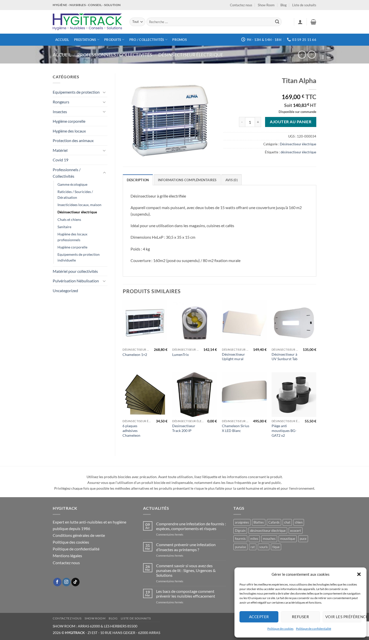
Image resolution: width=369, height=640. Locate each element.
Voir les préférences (343, 616)
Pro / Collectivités (146, 40)
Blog (283, 5)
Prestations (85, 40)
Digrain (240, 531)
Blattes (259, 522)
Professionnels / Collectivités (114, 54)
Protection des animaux (73, 140)
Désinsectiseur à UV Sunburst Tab (284, 356)
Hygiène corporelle (69, 121)
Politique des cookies (71, 542)
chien (298, 522)
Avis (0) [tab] (231, 180)
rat (253, 547)
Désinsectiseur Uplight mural (233, 356)
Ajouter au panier (290, 121)
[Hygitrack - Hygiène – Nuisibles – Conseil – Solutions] (87, 22)
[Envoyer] (277, 22)
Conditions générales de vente (79, 535)
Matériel (60, 150)
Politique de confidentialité (313, 628)
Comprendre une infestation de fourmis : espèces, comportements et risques (191, 526)
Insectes (60, 111)
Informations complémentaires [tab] (187, 180)
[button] (358, 574)
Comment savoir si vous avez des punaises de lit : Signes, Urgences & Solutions (186, 570)
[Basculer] (104, 92)
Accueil (62, 40)
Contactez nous (241, 5)
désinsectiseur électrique (298, 152)
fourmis (240, 539)
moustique (287, 539)
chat (287, 522)
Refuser (300, 616)
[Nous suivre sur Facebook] (57, 582)
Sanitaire (64, 227)
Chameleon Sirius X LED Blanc (235, 428)
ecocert (295, 531)
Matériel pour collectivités (75, 271)
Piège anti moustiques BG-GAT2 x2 (284, 430)
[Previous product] (312, 54)
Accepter (259, 616)
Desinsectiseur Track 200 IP (183, 428)
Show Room (266, 5)
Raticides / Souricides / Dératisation (75, 194)
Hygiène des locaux (69, 131)
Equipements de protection (76, 92)
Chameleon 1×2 (134, 354)
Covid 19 (60, 159)
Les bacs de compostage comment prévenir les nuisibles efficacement (185, 593)
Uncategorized (65, 290)
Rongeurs (61, 101)
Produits (112, 40)
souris (263, 547)
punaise (240, 547)
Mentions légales (67, 555)
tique (276, 547)
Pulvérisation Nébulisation (76, 280)
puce (303, 539)
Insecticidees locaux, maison (79, 205)
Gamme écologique (72, 184)
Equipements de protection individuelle (78, 257)
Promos (179, 40)
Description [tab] (138, 180)
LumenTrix (180, 354)
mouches (269, 539)
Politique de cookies (280, 628)
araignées (242, 522)
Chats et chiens (69, 219)
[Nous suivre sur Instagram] (66, 582)
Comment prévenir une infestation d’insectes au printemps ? (186, 547)
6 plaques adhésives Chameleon (131, 430)
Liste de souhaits (304, 5)
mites (254, 539)
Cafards (274, 522)
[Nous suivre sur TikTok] (75, 582)
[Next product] (302, 54)
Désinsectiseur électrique (190, 54)
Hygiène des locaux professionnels (72, 237)
